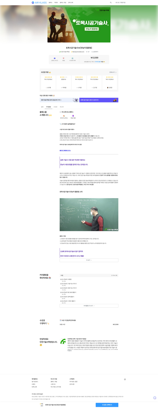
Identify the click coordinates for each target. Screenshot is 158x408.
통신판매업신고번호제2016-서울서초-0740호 (96, 396)
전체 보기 (112, 72)
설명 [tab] (42, 107)
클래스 (50, 2)
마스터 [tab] (62, 107)
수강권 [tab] (55, 107)
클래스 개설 (63, 2)
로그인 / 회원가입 (120, 2)
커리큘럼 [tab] (48, 107)
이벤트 (56, 2)
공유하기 (95, 52)
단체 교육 (70, 2)
